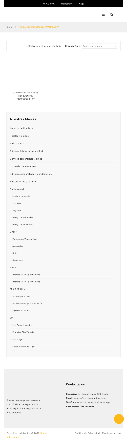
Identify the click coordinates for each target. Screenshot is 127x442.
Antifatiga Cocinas (21, 296)
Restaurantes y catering (23, 181)
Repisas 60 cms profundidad (26, 282)
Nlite (14, 253)
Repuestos (17, 260)
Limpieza (16, 203)
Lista (16, 46)
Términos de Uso (111, 433)
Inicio (9, 27)
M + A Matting (17, 289)
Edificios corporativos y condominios (31, 174)
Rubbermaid (17, 189)
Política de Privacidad (87, 433)
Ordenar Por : (72, 46)
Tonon (13, 267)
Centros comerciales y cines (26, 158)
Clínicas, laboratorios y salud (26, 151)
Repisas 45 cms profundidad (26, 275)
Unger (13, 231)
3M (11, 317)
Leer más (26, 86)
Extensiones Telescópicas (24, 239)
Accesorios (17, 246)
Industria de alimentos (23, 166)
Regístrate (67, 3)
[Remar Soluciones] (18, 14)
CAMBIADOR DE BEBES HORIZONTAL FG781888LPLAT (25, 95)
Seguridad (17, 210)
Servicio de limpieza (21, 128)
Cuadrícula (11, 46)
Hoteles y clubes (19, 136)
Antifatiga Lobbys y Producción (27, 303)
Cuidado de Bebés (21, 196)
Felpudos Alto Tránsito (23, 332)
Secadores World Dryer (23, 346)
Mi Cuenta (49, 3)
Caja (81, 3)
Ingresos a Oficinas (21, 310)
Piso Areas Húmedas (22, 325)
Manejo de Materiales (22, 217)
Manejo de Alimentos (22, 224)
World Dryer (16, 339)
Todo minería (17, 143)
